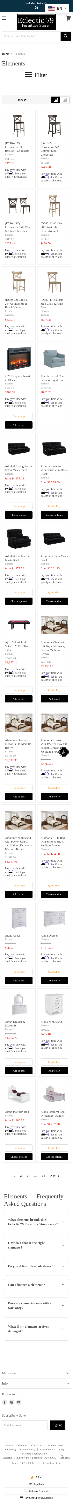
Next (53, 1175)
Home (5, 53)
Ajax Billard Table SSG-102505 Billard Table (17, 646)
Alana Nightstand (51, 1021)
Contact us (36, 1445)
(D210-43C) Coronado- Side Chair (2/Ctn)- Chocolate (18, 227)
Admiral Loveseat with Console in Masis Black (54, 470)
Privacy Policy (47, 1449)
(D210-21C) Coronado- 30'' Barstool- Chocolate (17, 147)
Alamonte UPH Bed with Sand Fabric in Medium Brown (53, 841)
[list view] (64, 100)
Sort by (22, 99)
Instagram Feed (55, 1445)
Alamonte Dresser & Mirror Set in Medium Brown (18, 744)
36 (43, 1175)
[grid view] (55, 100)
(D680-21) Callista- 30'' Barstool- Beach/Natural (52, 227)
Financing (10, 1449)
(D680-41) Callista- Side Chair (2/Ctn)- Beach (52, 303)
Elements (9, 154)
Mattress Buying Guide (34, 1453)
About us (22, 1445)
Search (9, 1445)
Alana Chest (12, 935)
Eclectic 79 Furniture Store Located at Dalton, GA (29, 1457)
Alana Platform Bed (17, 1111)
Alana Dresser (49, 935)
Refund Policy (27, 1449)
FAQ (61, 1449)
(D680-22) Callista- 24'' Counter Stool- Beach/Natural (17, 303)
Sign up (57, 1425)
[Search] (66, 36)
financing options (33, 1293)
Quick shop (19, 416)
